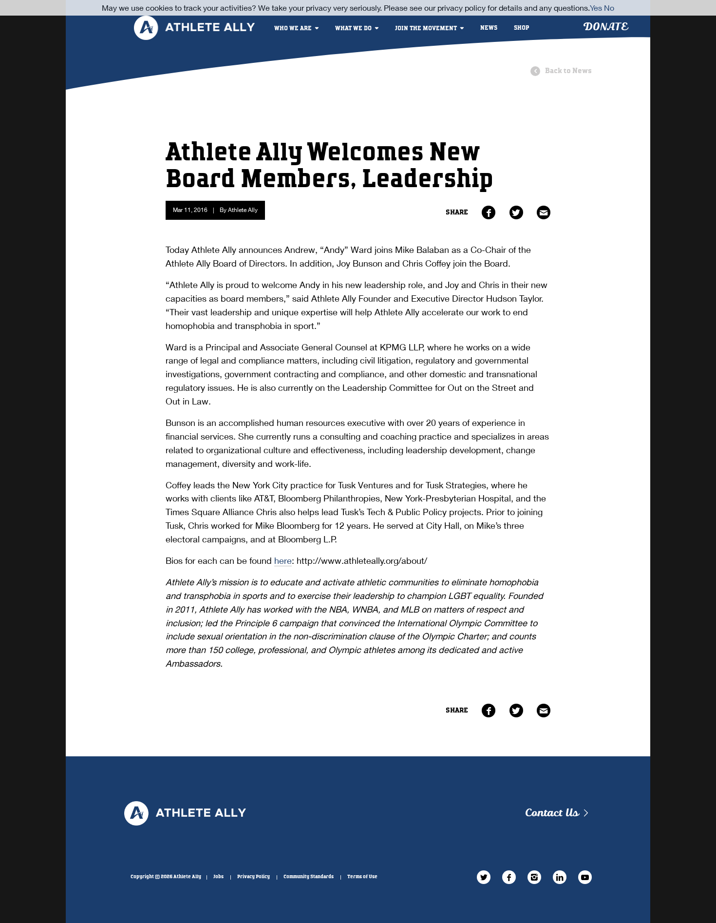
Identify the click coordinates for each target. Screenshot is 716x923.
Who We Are (293, 28)
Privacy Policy (253, 876)
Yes (596, 7)
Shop (521, 28)
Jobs (218, 876)
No (609, 7)
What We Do (353, 28)
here (283, 560)
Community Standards (308, 876)
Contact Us (551, 813)
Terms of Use (362, 876)
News (488, 28)
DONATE (605, 27)
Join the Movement (426, 28)
